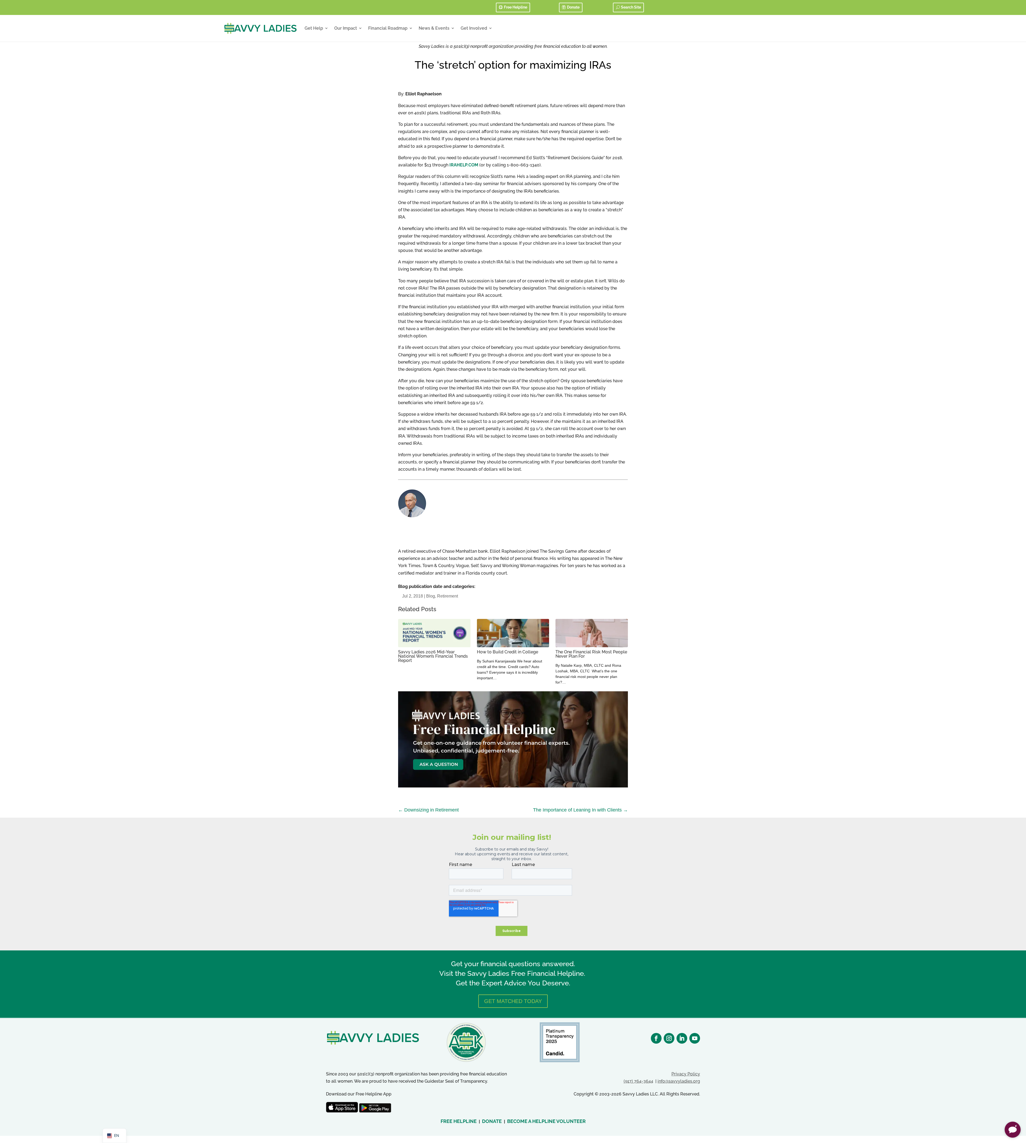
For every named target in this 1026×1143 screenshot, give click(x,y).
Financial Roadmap (387, 28)
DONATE (492, 1121)
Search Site (631, 7)
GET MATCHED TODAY (513, 1001)
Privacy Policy (685, 1073)
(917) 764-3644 (638, 1081)
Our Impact (345, 28)
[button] (1013, 1130)
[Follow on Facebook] (656, 1038)
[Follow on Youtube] (694, 1038)
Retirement (447, 596)
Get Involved (474, 28)
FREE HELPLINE (459, 1121)
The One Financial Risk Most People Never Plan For (591, 654)
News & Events (434, 28)
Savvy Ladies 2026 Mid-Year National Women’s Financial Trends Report (433, 656)
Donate (573, 7)
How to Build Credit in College (507, 651)
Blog (430, 596)
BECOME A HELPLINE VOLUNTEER (546, 1121)
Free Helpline (515, 7)
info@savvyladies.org (679, 1081)
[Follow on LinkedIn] (682, 1038)
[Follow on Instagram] (669, 1038)
